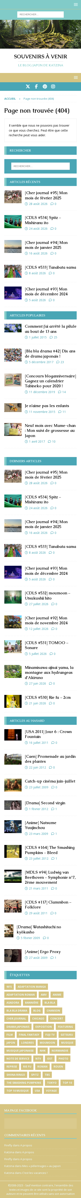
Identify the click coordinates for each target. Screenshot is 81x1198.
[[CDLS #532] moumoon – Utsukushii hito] (13, 596)
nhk (43, 1050)
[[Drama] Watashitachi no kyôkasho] (8, 930)
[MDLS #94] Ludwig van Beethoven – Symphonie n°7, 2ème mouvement (50, 877)
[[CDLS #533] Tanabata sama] (13, 271)
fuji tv (50, 1035)
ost (49, 1058)
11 (64, 412)
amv (44, 995)
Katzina (9, 1152)
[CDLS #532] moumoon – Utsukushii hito (47, 595)
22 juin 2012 (37, 767)
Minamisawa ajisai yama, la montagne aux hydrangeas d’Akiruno (49, 672)
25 (55, 337)
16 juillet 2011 (38, 743)
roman (42, 1066)
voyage (51, 1091)
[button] (75, 4)
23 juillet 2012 (38, 858)
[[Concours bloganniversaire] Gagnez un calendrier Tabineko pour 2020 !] (13, 380)
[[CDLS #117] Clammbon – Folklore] (13, 906)
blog (37, 1010)
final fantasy (29, 1035)
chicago (38, 1018)
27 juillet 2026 (38, 604)
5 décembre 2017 (41, 362)
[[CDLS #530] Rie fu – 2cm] (13, 701)
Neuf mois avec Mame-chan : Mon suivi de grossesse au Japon (50, 430)
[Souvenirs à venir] (40, 46)
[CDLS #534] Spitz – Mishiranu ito (43, 220)
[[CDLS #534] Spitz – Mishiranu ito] (13, 221)
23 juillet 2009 (38, 787)
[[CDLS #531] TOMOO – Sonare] (13, 646)
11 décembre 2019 (42, 392)
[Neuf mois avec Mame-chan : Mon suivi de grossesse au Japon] (13, 429)
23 (62, 362)
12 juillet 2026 (38, 629)
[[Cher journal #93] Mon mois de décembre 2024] (13, 293)
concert (56, 1018)
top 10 (67, 1083)
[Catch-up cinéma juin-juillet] (13, 785)
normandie (60, 1050)
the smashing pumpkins (23, 1083)
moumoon (47, 1043)
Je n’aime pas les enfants (47, 405)
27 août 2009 (38, 958)
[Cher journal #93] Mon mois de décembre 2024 (46, 291)
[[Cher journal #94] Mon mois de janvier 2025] (13, 246)
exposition (43, 1027)
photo (63, 1058)
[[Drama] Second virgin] (13, 805)
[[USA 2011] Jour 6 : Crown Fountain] (13, 735)
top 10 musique (17, 1091)
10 (54, 441)
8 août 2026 (37, 273)
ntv (38, 1058)
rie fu (27, 1066)
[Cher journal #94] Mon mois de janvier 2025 (46, 245)
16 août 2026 (38, 253)
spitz (35, 1075)
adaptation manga (32, 987)
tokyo (52, 1083)
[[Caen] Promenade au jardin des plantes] (13, 759)
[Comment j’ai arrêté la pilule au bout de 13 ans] (13, 328)
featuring (65, 1027)
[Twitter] (28, 86)
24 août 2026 (38, 228)
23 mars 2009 (38, 834)
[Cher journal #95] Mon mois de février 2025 (46, 195)
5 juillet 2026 (38, 654)
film (9, 1035)
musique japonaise (20, 1050)
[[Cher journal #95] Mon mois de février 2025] (13, 196)
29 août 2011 (38, 913)
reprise (11, 1066)
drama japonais (17, 1027)
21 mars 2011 (38, 888)
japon (10, 1043)
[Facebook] (36, 86)
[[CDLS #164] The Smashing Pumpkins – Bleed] (13, 851)
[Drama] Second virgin (45, 802)
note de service (17, 1058)
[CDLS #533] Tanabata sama (50, 267)
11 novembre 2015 (42, 412)
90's (9, 987)
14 (64, 392)
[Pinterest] (45, 86)
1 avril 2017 (37, 441)
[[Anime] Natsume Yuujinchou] (13, 826)
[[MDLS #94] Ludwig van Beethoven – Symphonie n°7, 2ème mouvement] (13, 876)
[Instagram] (53, 86)
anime (57, 995)
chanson (53, 1010)
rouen (58, 1066)
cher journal (16, 1018)
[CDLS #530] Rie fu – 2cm (48, 697)
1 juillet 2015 (38, 337)
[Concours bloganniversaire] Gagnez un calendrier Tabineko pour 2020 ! (50, 381)
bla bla (49, 1002)
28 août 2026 (38, 204)
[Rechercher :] (40, 14)
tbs (47, 1075)
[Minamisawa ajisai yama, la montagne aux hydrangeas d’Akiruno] (13, 671)
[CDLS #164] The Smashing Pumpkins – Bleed (50, 850)
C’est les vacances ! (35, 1173)
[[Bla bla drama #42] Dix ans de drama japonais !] (13, 355)
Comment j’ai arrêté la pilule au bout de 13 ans (50, 329)
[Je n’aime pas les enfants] (13, 407)
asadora (12, 1002)
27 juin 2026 (37, 683)
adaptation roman (20, 995)
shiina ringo (15, 1075)
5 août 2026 (37, 300)
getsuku (67, 1035)
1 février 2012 (38, 809)
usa (37, 1091)
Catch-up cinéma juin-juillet (50, 781)
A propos (26, 1145)
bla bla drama (16, 1010)
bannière (31, 1002)
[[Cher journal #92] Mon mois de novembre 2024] (13, 621)
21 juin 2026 (37, 703)
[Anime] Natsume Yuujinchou (40, 825)
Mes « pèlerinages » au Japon (41, 1166)
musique (67, 1043)
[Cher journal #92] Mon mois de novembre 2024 (46, 620)
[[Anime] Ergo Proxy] (13, 955)
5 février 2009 (30, 938)
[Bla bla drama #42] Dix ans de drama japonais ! (50, 353)
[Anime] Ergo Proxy (42, 951)
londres (27, 1043)
